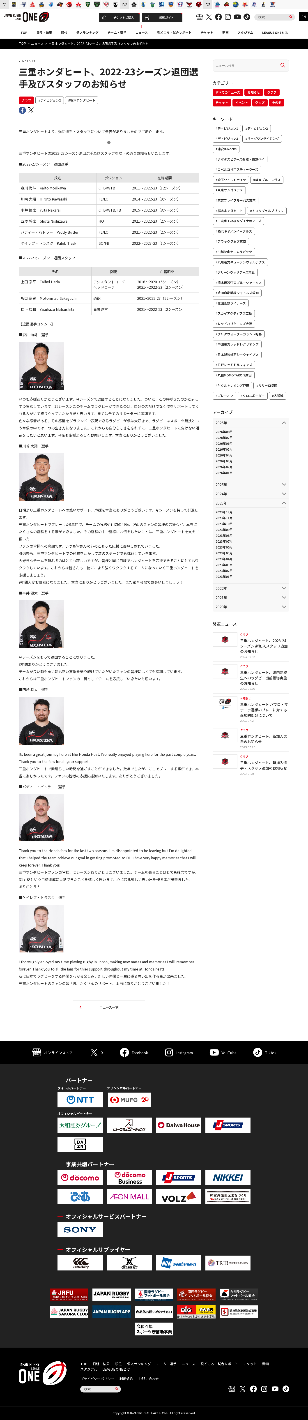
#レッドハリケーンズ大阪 (234, 323)
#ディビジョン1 (227, 128)
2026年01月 (224, 472)
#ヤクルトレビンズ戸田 (232, 385)
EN (303, 16)
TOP (24, 32)
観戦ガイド (166, 17)
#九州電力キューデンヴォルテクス (240, 262)
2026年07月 (224, 437)
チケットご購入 (123, 17)
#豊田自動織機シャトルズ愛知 (237, 292)
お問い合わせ (148, 1378)
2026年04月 (224, 455)
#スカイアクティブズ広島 (234, 313)
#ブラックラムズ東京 (231, 241)
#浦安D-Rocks (226, 149)
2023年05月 (224, 553)
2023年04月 (224, 559)
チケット (207, 32)
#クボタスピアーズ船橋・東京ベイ (240, 159)
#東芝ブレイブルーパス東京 (235, 200)
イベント (241, 102)
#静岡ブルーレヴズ (266, 180)
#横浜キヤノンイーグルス (234, 231)
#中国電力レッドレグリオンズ (237, 344)
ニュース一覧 (109, 1007)
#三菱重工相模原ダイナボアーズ (238, 221)
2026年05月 (224, 449)
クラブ (26, 100)
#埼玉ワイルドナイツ (231, 180)
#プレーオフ (224, 395)
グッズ (260, 102)
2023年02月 (224, 570)
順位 (64, 32)
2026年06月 (224, 443)
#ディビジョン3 (227, 138)
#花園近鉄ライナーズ (231, 303)
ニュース (142, 32)
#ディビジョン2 (49, 100)
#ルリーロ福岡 (266, 385)
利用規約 (126, 1378)
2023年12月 (224, 512)
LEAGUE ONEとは (275, 32)
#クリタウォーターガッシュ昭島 (239, 334)
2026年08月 (224, 431)
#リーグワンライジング (262, 138)
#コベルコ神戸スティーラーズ (237, 169)
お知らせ (253, 92)
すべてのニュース (228, 92)
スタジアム (245, 32)
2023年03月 (224, 564)
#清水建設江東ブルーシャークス (239, 282)
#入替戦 (277, 395)
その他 (276, 102)
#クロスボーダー (253, 395)
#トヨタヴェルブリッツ (267, 210)
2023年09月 (224, 529)
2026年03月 (224, 461)
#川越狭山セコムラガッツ (234, 251)
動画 (225, 32)
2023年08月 (224, 535)
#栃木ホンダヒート (81, 100)
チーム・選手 (117, 32)
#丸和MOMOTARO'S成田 (234, 375)
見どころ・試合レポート (174, 32)
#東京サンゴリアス (229, 190)
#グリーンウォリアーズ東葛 (235, 272)
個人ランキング (87, 32)
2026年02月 (224, 467)
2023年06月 (224, 547)
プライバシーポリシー (97, 1378)
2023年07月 (224, 541)
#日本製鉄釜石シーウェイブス (237, 354)
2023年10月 (224, 523)
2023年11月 (224, 518)
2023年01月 (224, 576)
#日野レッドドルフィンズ (234, 364)
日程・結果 (44, 32)
